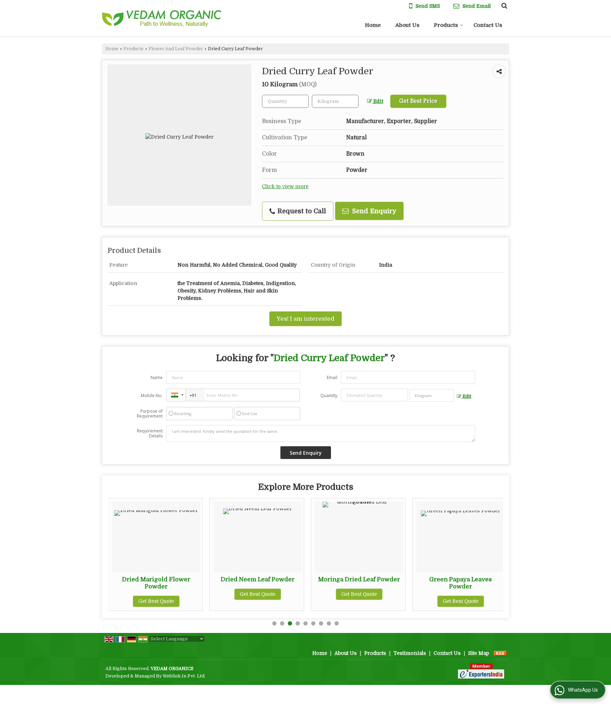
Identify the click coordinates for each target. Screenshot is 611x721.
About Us (407, 25)
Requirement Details (150, 433)
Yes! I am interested (305, 318)
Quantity (328, 396)
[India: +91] (176, 395)
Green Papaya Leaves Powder (460, 583)
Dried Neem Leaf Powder (258, 579)
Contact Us (487, 25)
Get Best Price (418, 101)
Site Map (478, 653)
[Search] (503, 6)
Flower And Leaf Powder (176, 48)
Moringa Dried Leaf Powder (359, 579)
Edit (377, 101)
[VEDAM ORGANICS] (162, 18)
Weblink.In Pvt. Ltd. (184, 676)
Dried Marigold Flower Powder (156, 583)
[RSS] (500, 653)
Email (332, 377)
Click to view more (285, 186)
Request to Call (301, 211)
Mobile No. (152, 396)
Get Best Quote (156, 601)
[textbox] (335, 101)
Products (446, 25)
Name (157, 377)
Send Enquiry (373, 211)
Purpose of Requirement (150, 414)
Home (373, 25)
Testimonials (410, 653)
